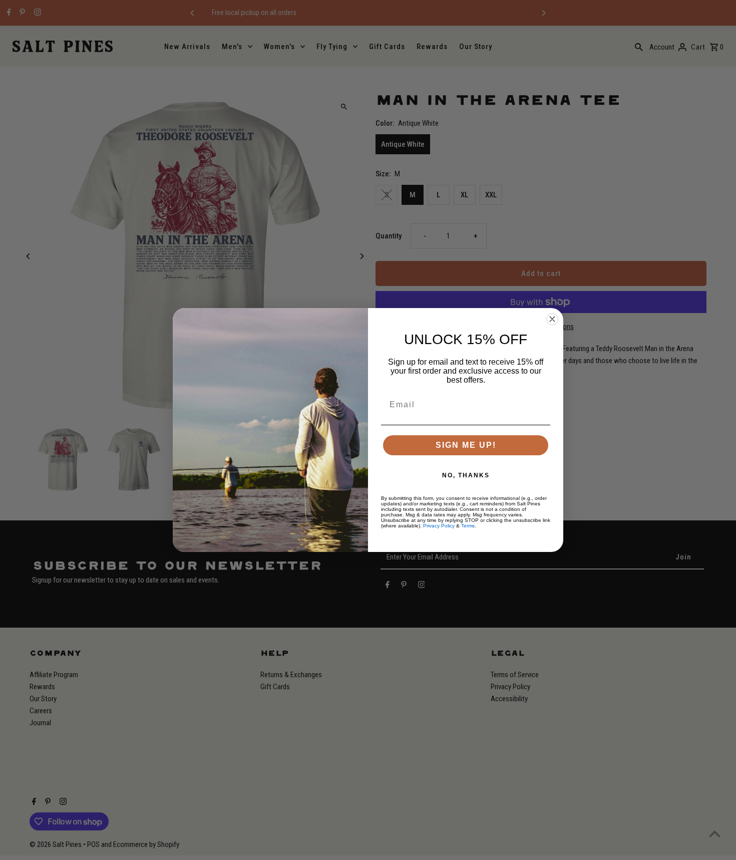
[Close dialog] (552, 319)
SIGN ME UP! (466, 445)
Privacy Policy (439, 525)
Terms (468, 525)
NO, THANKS (466, 475)
